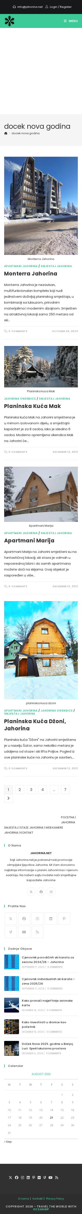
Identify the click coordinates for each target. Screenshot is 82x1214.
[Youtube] (24, 932)
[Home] (5, 133)
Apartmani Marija (29, 540)
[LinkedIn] (51, 919)
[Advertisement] (41, 71)
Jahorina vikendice (20, 399)
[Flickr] (39, 1178)
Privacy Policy (55, 1198)
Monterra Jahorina (31, 273)
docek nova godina (26, 133)
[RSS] (37, 932)
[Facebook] (41, 891)
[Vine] (11, 932)
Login (53, 7)
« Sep (8, 1142)
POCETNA (67, 817)
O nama (23, 1198)
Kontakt (38, 1198)
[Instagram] (51, 891)
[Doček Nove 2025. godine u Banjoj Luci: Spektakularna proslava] (11, 1048)
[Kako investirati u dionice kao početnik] (11, 1026)
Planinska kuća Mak (32, 406)
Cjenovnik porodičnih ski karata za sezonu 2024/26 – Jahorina (48, 959)
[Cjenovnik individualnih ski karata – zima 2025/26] (11, 983)
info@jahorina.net (30, 7)
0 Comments (18, 331)
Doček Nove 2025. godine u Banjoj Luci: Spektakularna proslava (47, 1046)
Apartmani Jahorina (21, 266)
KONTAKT (26, 833)
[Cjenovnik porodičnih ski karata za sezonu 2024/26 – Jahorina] (11, 961)
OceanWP (41, 1209)
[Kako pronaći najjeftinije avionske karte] (11, 1005)
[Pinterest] (64, 919)
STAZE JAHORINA (32, 827)
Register (66, 7)
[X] (31, 891)
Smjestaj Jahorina (56, 266)
